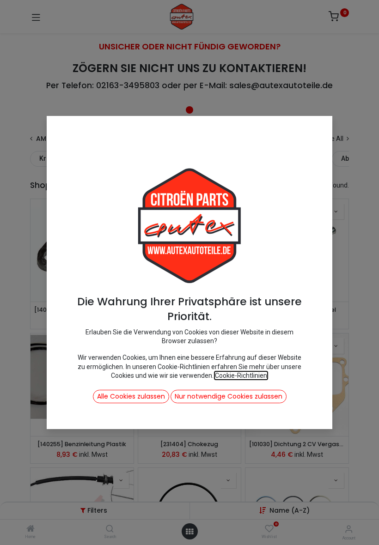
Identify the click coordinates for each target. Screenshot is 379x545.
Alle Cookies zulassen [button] (131, 396)
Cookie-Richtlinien (241, 375)
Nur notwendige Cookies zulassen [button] (228, 396)
